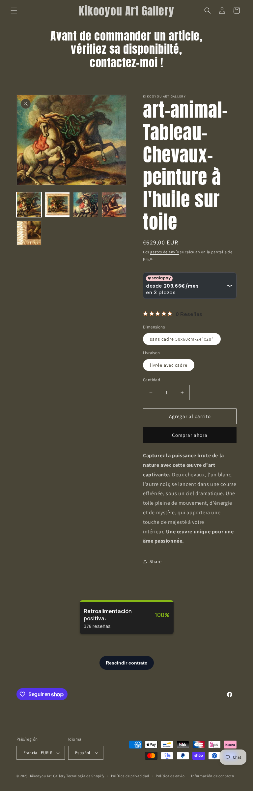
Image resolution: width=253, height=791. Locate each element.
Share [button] (156, 561)
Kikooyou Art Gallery (48, 776)
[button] (14, 10)
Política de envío (170, 776)
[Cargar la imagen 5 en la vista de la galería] (29, 232)
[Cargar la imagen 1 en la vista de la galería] (29, 204)
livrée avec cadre (168, 365)
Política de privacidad (130, 776)
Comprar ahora (190, 435)
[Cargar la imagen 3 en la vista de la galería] (85, 204)
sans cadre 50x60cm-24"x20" (182, 339)
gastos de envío (164, 251)
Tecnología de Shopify (85, 776)
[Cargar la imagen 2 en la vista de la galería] (57, 204)
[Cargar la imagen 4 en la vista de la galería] (113, 204)
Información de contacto (212, 776)
